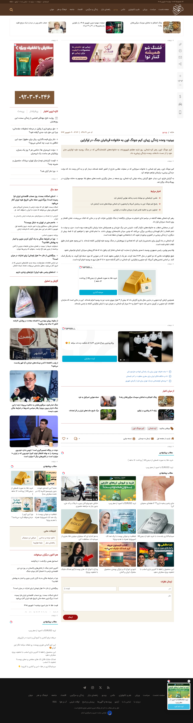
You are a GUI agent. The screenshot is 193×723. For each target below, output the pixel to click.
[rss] (108, 687)
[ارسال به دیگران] (180, 57)
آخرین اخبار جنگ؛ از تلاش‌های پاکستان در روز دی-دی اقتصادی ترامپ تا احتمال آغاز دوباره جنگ (37, 570)
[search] (11, 9)
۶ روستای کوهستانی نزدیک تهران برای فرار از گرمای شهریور (146, 381)
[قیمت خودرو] (180, 105)
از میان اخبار (168, 391)
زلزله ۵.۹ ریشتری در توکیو (147, 410)
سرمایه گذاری (98, 292)
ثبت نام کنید (178, 706)
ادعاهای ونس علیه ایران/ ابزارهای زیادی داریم (35, 272)
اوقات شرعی (74, 702)
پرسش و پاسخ (88, 702)
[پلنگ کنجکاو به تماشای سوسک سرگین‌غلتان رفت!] (172, 27)
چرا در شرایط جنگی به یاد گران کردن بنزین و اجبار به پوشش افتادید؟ (35, 240)
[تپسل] (80, 267)
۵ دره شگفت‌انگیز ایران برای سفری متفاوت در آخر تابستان (147, 376)
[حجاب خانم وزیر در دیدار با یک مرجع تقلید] (57, 27)
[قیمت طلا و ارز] (180, 97)
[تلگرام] (84, 687)
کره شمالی (152, 428)
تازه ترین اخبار (51, 111)
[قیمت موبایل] (180, 113)
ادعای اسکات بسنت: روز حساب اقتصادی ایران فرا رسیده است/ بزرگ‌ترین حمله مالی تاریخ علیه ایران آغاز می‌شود (35, 200)
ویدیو (116, 9)
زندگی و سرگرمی (92, 9)
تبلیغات (38, 1)
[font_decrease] (180, 85)
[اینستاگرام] (92, 687)
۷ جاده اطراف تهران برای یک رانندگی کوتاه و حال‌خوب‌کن (147, 371)
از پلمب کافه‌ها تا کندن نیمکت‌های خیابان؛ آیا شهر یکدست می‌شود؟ (36, 364)
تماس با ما (23, 1)
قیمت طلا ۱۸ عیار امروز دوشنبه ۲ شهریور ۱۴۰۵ (41, 605)
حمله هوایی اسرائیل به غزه (89, 397)
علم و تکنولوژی (134, 9)
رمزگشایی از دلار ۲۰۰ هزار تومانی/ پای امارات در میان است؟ (34, 257)
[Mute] (124, 359)
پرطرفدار (34, 111)
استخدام (46, 1)
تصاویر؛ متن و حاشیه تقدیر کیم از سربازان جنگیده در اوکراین (135, 209)
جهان (52, 9)
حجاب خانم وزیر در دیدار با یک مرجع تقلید (31, 23)
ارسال (70, 617)
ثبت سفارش (89, 359)
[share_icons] (180, 64)
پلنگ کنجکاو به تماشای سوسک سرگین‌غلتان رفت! (146, 24)
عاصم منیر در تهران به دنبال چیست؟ (39, 222)
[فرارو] (177, 9)
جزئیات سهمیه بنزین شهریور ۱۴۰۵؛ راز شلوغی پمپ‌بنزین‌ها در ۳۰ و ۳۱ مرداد (88, 24)
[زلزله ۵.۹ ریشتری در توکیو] (166, 414)
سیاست (153, 9)
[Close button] (189, 681)
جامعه (72, 9)
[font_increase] (180, 76)
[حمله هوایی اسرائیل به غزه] (108, 401)
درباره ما (31, 1)
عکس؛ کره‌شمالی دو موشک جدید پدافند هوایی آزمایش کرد (135, 198)
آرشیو (16, 1)
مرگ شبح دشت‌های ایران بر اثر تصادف (84, 410)
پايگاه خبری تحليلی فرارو (91, 708)
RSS (11, 1)
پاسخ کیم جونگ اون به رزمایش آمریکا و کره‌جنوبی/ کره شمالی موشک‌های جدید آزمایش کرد (124, 204)
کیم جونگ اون (138, 428)
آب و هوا (63, 702)
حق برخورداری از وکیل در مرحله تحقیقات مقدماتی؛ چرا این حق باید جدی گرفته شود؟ (35, 130)
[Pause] (120, 359)
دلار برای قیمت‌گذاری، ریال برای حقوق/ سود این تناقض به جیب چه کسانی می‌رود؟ (36, 141)
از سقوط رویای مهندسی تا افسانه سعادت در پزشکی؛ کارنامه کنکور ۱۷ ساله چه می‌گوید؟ (35, 322)
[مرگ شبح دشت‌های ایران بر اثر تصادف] (108, 414)
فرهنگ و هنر (62, 9)
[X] (100, 687)
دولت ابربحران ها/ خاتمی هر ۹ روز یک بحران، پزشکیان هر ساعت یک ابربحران (37, 151)
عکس (123, 9)
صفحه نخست (163, 9)
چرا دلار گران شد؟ (47, 171)
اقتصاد (80, 9)
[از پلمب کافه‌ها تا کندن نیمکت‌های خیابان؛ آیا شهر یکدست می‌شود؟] (34, 344)
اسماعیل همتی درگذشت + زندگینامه (44, 561)
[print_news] (180, 51)
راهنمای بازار (106, 9)
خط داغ (54, 189)
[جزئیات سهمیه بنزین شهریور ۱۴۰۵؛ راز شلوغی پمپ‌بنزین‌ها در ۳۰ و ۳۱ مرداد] (114, 27)
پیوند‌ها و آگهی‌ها (104, 702)
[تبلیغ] (117, 53)
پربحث (20, 111)
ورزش (145, 9)
